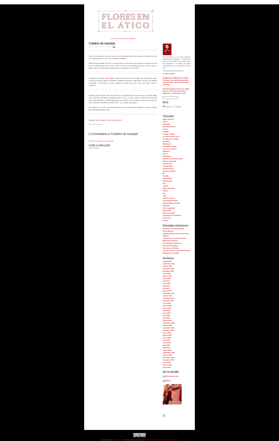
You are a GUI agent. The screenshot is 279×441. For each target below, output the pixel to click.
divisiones (103, 120)
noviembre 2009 (168, 357)
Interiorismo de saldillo (171, 253)
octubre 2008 (167, 325)
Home (112, 38)
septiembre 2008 (169, 323)
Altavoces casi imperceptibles (125, 38)
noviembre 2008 (168, 328)
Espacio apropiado (169, 161)
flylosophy (166, 124)
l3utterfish (166, 141)
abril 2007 (166, 281)
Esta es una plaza (169, 213)
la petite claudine (169, 134)
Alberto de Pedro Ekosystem (173, 158)
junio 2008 (166, 315)
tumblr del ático (168, 119)
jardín (119, 120)
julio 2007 (166, 288)
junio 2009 (166, 345)
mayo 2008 (167, 313)
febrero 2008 (167, 305)
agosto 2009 (167, 350)
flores (109, 120)
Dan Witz (166, 176)
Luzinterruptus (168, 166)
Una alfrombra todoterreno (172, 243)
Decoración (167, 218)
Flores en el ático (119, 440)
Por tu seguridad (169, 208)
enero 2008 (167, 303)
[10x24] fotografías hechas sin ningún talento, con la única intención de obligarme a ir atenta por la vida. (176, 91)
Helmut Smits (167, 178)
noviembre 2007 (168, 298)
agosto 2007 (167, 291)
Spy (164, 183)
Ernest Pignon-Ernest (170, 200)
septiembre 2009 (169, 352)
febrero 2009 (167, 335)
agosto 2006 (167, 261)
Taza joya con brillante (171, 248)
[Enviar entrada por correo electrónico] (113, 46)
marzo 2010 (167, 367)
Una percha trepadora (170, 245)
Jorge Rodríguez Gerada (171, 203)
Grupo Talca (167, 210)
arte (97, 120)
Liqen (165, 195)
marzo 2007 (167, 278)
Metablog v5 (167, 144)
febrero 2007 (167, 276)
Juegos (165, 220)
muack (165, 129)
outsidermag (167, 163)
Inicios (165, 154)
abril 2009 (166, 340)
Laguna (165, 186)
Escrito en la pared (169, 149)
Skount (165, 191)
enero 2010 (167, 362)
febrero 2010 (167, 365)
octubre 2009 (167, 355)
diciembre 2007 (168, 301)
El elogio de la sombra (171, 139)
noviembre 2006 (168, 268)
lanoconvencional (169, 126)
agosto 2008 (167, 320)
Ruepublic (166, 205)
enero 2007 (167, 273)
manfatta (166, 131)
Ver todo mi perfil (169, 73)
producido (128, 95)
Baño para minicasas (170, 240)
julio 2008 (166, 318)
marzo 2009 (167, 338)
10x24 (165, 121)
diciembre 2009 (168, 360)
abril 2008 (166, 310)
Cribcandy (94, 58)
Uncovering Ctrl (168, 168)
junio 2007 (166, 286)
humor (114, 120)
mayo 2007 (167, 283)
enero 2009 (167, 333)
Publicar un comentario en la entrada (101, 141)
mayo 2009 (167, 342)
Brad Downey (167, 181)
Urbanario (166, 151)
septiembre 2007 (169, 293)
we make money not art (171, 136)
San (164, 193)
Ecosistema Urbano (170, 146)
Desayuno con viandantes (172, 215)
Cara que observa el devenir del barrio (176, 250)
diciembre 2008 (168, 330)
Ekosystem (167, 156)
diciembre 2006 (168, 271)
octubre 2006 (167, 266)
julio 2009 (166, 347)
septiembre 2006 (169, 264)
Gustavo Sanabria (169, 171)
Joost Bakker (110, 78)
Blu (164, 173)
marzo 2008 (167, 308)
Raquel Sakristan (169, 188)
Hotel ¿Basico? (168, 231)
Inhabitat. (123, 58)
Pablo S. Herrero (169, 198)
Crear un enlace (94, 148)
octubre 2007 (167, 296)
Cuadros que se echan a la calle (174, 238)
